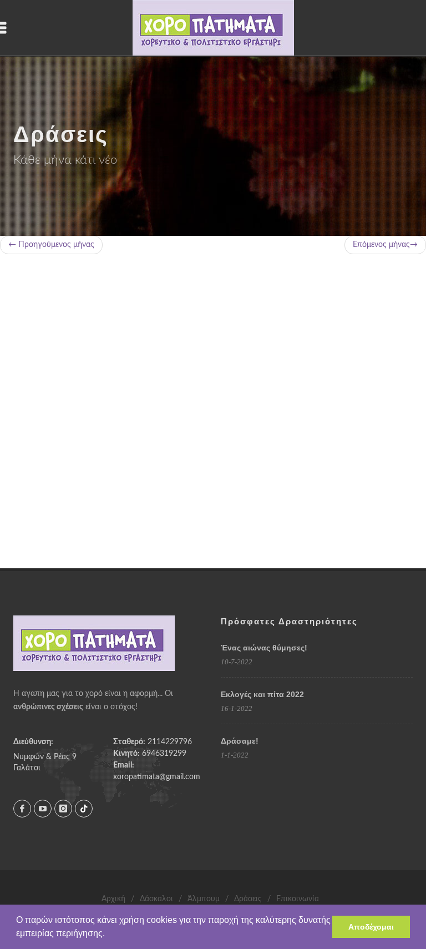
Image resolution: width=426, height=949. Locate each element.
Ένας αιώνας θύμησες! (264, 647)
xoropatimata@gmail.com (156, 777)
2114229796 (170, 742)
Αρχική (113, 899)
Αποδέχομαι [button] (371, 926)
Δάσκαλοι (156, 899)
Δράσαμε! (239, 740)
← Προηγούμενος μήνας (51, 245)
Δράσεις (248, 899)
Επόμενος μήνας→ (385, 245)
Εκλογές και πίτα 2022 (262, 694)
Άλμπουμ (203, 899)
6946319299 (164, 754)
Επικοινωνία (297, 899)
